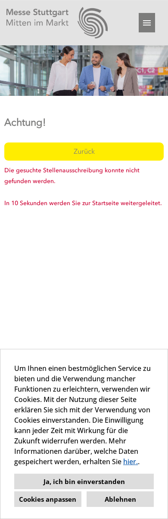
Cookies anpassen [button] (47, 499)
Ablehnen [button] (120, 499)
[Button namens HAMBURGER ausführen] (147, 22)
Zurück (84, 151)
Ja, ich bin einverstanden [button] (84, 481)
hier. (130, 461)
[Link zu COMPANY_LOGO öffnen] (57, 22)
